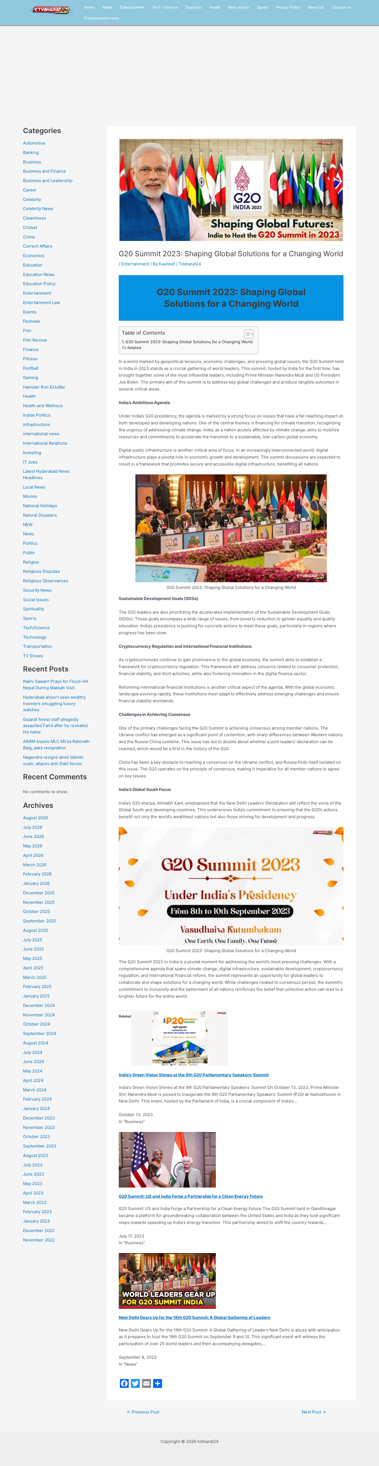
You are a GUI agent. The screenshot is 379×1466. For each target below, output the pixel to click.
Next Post (314, 1412)
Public (29, 552)
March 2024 (35, 1089)
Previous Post (143, 1412)
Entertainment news (101, 18)
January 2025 (36, 996)
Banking (31, 152)
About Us (316, 7)
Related (134, 347)
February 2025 (37, 986)
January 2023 (36, 1221)
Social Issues (36, 599)
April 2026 (33, 855)
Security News (37, 590)
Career (30, 190)
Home (89, 7)
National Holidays (40, 505)
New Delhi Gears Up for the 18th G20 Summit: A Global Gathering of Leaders (194, 1317)
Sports (262, 7)
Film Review (35, 340)
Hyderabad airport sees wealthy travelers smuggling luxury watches (54, 703)
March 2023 (35, 1202)
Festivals (31, 321)
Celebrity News (38, 208)
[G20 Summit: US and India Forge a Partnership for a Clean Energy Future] (167, 1159)
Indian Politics (36, 415)
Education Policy (39, 283)
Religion (31, 562)
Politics (30, 543)
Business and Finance (44, 171)
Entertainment (132, 7)
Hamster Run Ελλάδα (44, 387)
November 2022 (39, 1240)
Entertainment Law (41, 302)
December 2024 (39, 1005)
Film (27, 330)
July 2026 (32, 827)
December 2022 (39, 1230)
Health (215, 7)
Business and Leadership (47, 180)
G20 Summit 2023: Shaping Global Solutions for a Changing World (188, 341)
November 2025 (39, 902)
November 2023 (39, 1127)
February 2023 (37, 1211)
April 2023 (33, 1193)
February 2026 (37, 874)
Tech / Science (165, 7)
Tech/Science (36, 627)
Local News (34, 487)
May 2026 (32, 845)
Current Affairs (37, 246)
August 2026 (35, 817)
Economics (33, 255)
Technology (34, 637)
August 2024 (35, 1043)
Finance (31, 349)
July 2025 (32, 939)
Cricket (30, 227)
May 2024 (32, 1071)
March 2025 (34, 977)
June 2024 (33, 1061)
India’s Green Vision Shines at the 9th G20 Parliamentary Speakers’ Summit (194, 1074)
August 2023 (35, 1155)
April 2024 (33, 1080)
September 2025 (39, 921)
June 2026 (33, 836)
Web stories (238, 7)
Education (32, 265)
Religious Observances (45, 580)
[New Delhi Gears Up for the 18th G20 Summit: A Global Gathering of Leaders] (167, 1280)
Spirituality (33, 608)
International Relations (45, 443)
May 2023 (32, 1183)
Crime (29, 237)
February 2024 (37, 1099)
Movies (30, 496)
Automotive (34, 143)
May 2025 (32, 958)
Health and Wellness (43, 405)
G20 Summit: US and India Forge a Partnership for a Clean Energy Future (191, 1196)
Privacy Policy (288, 7)
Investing (32, 452)
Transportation (37, 646)
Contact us (341, 7)
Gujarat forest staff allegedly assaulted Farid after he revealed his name (55, 726)
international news (41, 433)
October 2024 (36, 1024)
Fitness (30, 358)
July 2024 (32, 1052)
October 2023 (36, 1136)
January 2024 (36, 1108)
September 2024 (39, 1033)
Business (193, 7)
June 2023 (33, 1174)
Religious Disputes (41, 571)
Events (29, 312)
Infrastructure (36, 424)
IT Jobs (30, 462)
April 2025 (33, 967)
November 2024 (39, 1014)
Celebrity (32, 199)
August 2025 (35, 930)
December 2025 (39, 892)
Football (31, 368)
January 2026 (36, 883)
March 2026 (34, 864)
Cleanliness (34, 218)
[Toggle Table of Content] (246, 334)
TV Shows (33, 655)
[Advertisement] (189, 67)
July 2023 (32, 1165)
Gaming (30, 377)
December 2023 (39, 1118)
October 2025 (36, 911)
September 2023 (39, 1146)
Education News (39, 274)
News (107, 7)
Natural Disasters (40, 515)
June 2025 (33, 949)
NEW (27, 524)
